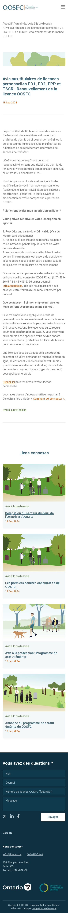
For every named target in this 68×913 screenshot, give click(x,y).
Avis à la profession (14, 409)
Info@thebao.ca (12, 854)
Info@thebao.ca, (13, 286)
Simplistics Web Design (44, 908)
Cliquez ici (9, 382)
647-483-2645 (35, 854)
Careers (8, 832)
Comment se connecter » (48, 398)
